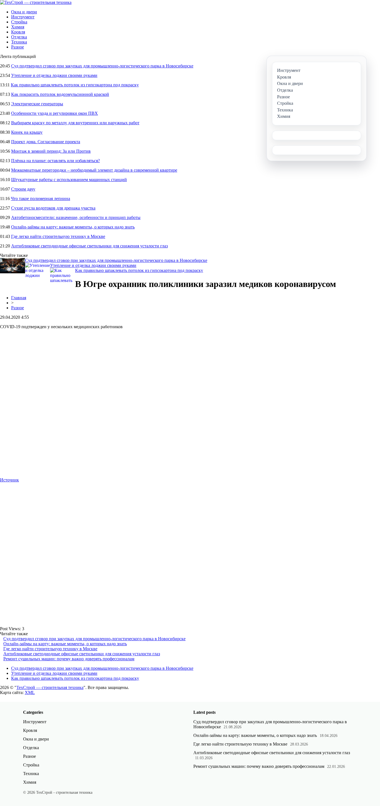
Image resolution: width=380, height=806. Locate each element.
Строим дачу (23, 189)
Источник (9, 480)
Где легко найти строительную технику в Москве (58, 236)
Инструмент (22, 16)
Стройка (19, 22)
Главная (18, 297)
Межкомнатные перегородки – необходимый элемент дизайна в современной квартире (94, 170)
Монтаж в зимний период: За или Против (51, 151)
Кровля (18, 32)
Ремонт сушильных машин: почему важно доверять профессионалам (68, 658)
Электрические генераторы (37, 103)
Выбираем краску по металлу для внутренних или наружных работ (75, 122)
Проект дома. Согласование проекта (45, 141)
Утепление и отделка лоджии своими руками (54, 75)
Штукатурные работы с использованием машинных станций (69, 179)
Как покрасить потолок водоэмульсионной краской (60, 94)
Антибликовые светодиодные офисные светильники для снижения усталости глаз (89, 245)
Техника (19, 42)
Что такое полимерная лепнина (40, 198)
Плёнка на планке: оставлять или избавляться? (55, 160)
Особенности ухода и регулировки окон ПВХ (54, 113)
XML (30, 692)
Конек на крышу (27, 132)
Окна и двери (24, 11)
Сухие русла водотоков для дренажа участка (53, 208)
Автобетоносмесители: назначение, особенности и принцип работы (75, 217)
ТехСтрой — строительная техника (49, 687)
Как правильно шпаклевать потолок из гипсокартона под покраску (75, 84)
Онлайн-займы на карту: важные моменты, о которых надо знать (73, 227)
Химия (17, 27)
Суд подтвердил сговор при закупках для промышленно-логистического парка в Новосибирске (102, 66)
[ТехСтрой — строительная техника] (35, 2)
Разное (17, 47)
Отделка (19, 37)
